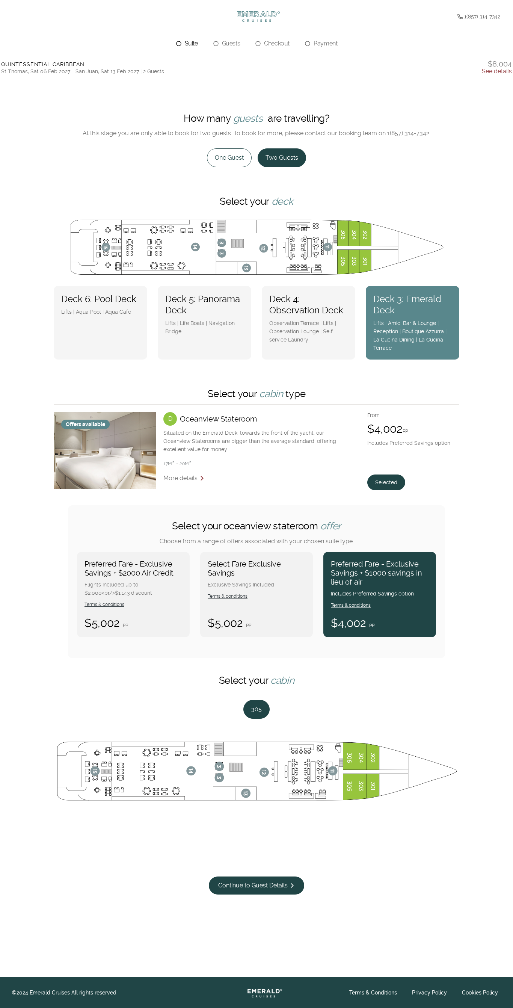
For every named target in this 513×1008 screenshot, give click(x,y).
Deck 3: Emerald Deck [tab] (410, 322)
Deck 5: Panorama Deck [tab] (202, 314)
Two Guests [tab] (282, 157)
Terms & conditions (104, 604)
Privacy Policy (429, 993)
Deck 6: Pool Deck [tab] (98, 304)
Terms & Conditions (373, 993)
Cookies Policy (480, 993)
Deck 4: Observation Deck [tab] (306, 318)
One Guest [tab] (229, 157)
